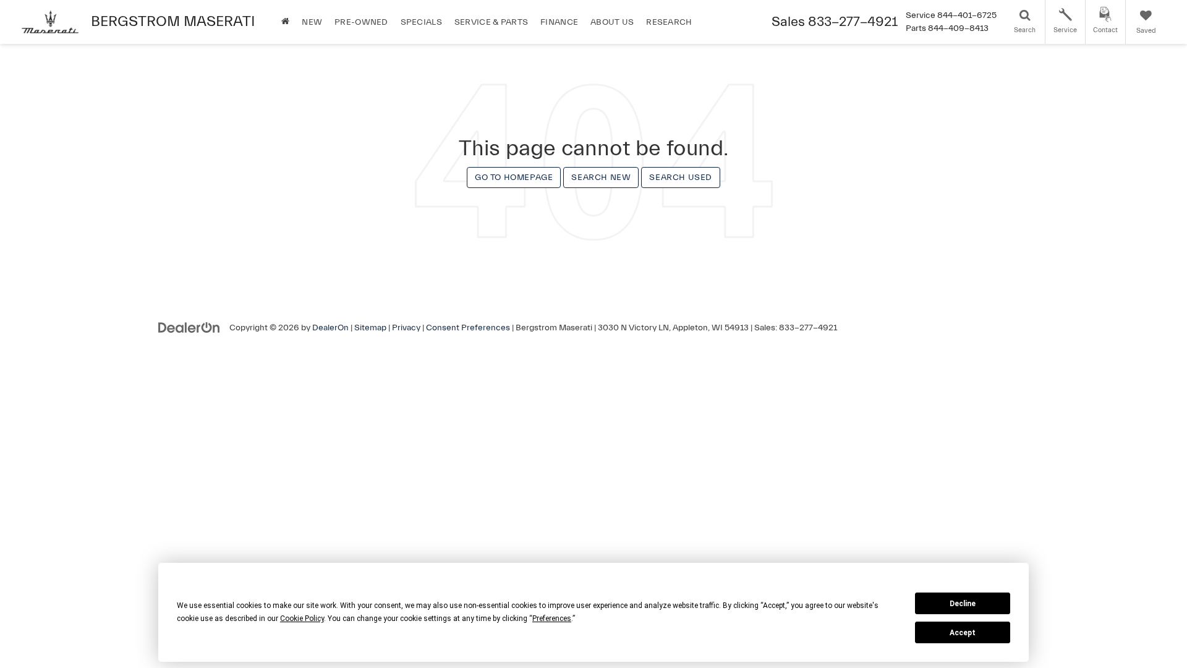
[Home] (285, 22)
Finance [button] (559, 22)
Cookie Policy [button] (302, 618)
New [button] (312, 22)
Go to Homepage (514, 177)
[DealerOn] (189, 327)
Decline (963, 603)
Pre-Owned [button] (361, 22)
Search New (601, 177)
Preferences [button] (551, 618)
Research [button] (669, 22)
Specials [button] (421, 22)
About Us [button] (612, 22)
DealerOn (330, 328)
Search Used (680, 177)
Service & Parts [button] (491, 22)
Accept (963, 632)
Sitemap (370, 328)
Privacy (406, 328)
